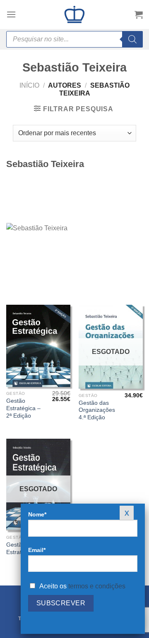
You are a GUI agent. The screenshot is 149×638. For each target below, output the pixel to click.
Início (29, 85)
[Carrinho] (139, 14)
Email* (37, 550)
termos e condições (96, 586)
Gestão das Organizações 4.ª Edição (97, 410)
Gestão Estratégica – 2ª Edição (23, 408)
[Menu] (11, 14)
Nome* (37, 514)
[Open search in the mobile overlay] (74, 39)
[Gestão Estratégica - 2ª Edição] (38, 346)
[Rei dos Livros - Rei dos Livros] (74, 14)
